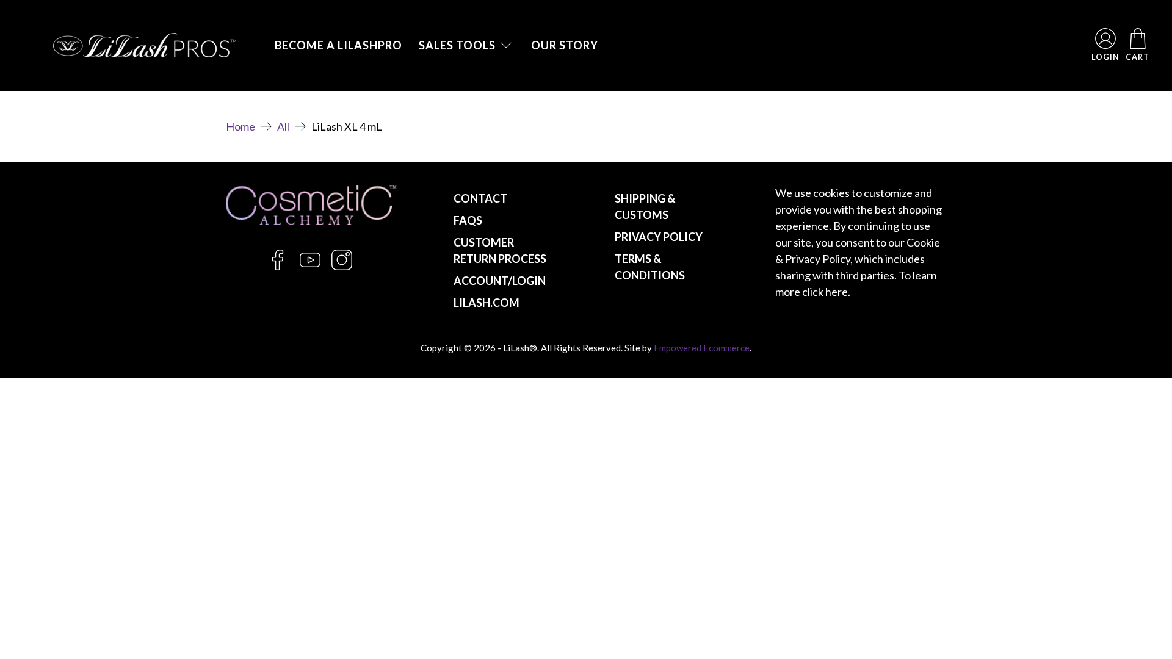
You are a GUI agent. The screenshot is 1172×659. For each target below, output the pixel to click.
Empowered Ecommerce (702, 347)
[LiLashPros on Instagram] (342, 266)
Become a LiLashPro (338, 45)
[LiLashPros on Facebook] (278, 266)
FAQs (468, 220)
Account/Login (500, 280)
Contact (480, 198)
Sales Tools (457, 45)
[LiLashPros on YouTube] (310, 266)
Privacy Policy (659, 236)
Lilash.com (486, 302)
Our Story (564, 45)
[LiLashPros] (144, 45)
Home (240, 126)
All (283, 126)
